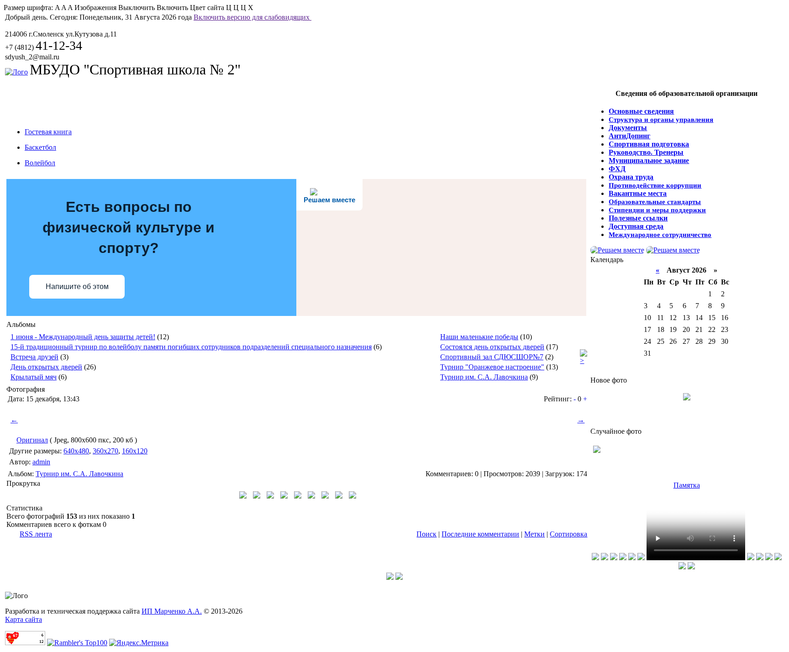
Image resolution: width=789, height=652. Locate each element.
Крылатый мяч (34, 377)
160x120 (134, 451)
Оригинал (32, 440)
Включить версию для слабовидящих (252, 17)
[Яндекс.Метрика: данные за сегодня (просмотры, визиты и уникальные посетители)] (138, 643)
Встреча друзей (34, 357)
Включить (172, 7)
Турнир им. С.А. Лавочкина (484, 377)
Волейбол (40, 163)
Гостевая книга (48, 132)
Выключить (136, 7)
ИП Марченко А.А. (172, 611)
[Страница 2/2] (583, 360)
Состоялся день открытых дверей (492, 347)
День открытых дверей (46, 367)
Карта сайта (23, 619)
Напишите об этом (77, 286)
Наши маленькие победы (479, 337)
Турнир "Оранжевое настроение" (492, 367)
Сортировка (568, 534)
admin (41, 462)
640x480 (76, 451)
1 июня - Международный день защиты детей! (83, 337)
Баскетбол (40, 147)
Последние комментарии (480, 534)
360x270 (105, 451)
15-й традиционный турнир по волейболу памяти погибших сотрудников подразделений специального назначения (191, 347)
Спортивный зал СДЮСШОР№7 (491, 357)
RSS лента (36, 534)
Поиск (426, 534)
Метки (534, 534)
